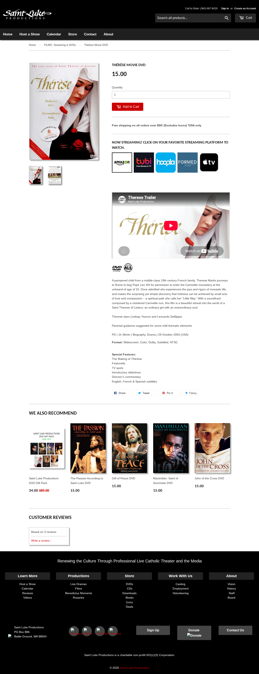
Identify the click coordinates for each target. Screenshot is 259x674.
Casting (180, 584)
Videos (27, 597)
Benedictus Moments (78, 593)
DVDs (129, 584)
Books (130, 597)
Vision (231, 584)
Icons (129, 602)
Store (72, 34)
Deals (129, 606)
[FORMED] (187, 171)
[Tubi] (144, 171)
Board (231, 597)
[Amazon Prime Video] (122, 171)
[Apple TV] (209, 171)
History (231, 588)
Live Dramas (78, 584)
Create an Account (245, 8)
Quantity (117, 87)
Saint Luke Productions (134, 667)
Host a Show (29, 34)
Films (78, 588)
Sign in (225, 8)
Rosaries (78, 597)
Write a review (40, 540)
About (108, 34)
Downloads (129, 593)
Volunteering (181, 593)
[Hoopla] (166, 171)
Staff (232, 593)
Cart (248, 17)
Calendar (54, 34)
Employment (181, 588)
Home (7, 34)
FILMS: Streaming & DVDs (60, 44)
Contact (90, 34)
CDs (129, 588)
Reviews (27, 593)
